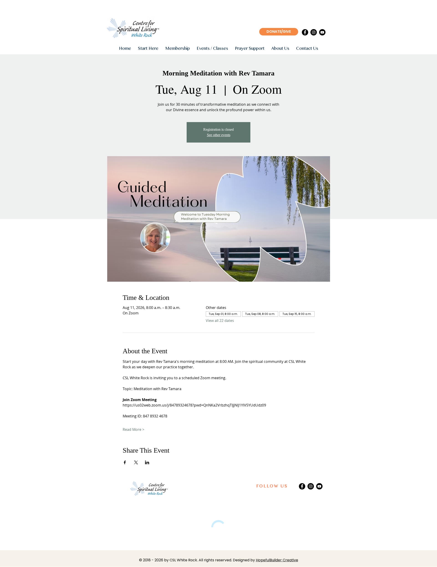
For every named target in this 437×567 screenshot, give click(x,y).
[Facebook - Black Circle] (305, 32)
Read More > (133, 429)
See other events (218, 135)
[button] (148, 48)
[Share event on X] (136, 462)
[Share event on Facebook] (125, 462)
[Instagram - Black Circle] (313, 32)
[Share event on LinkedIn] (147, 462)
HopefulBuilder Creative (277, 560)
